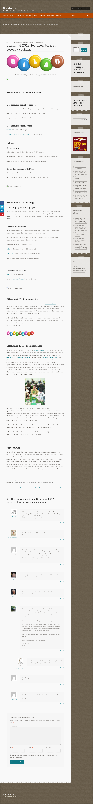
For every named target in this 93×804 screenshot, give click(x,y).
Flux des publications (79, 268)
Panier (35, 16)
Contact (58, 16)
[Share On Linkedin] (2, 210)
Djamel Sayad (13, 700)
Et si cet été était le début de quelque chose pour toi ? (81, 196)
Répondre (59, 522)
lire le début (50, 304)
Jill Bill (11, 253)
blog (29, 482)
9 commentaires (39, 42)
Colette (10, 249)
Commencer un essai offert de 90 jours (79, 85)
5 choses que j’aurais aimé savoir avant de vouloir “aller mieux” (81, 186)
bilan (24, 482)
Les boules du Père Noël (80, 120)
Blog (11, 16)
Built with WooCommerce (10, 796)
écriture (33, 482)
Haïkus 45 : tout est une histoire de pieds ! (21, 488)
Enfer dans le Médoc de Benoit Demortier (81, 191)
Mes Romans (21, 16)
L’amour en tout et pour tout (18, 134)
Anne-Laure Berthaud (50, 357)
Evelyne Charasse (23, 357)
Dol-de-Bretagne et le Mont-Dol (80, 167)
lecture (40, 482)
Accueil (7, 24)
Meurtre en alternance (79, 118)
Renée (15, 580)
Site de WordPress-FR (79, 272)
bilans (23, 24)
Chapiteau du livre (41, 350)
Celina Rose (11, 357)
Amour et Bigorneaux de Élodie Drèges (81, 182)
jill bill (14, 517)
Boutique (28, 16)
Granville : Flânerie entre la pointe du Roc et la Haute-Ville (81, 172)
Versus (9, 130)
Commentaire (14, 726)
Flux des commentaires (79, 270)
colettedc (14, 597)
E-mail (30, 747)
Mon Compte (50, 16)
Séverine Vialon (28, 42)
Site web (48, 747)
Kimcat (15, 683)
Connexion (76, 267)
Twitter (9, 274)
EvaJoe (15, 614)
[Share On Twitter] (2, 207)
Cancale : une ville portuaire (80, 177)
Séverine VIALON (48, 482)
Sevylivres (9, 8)
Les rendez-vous (15, 24)
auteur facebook (19, 279)
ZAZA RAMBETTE (12, 538)
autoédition (18, 482)
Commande (42, 16)
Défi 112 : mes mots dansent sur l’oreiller (48, 488)
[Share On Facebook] (2, 203)
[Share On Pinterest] (2, 214)
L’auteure (5, 16)
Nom (11, 747)
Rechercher (76, 47)
